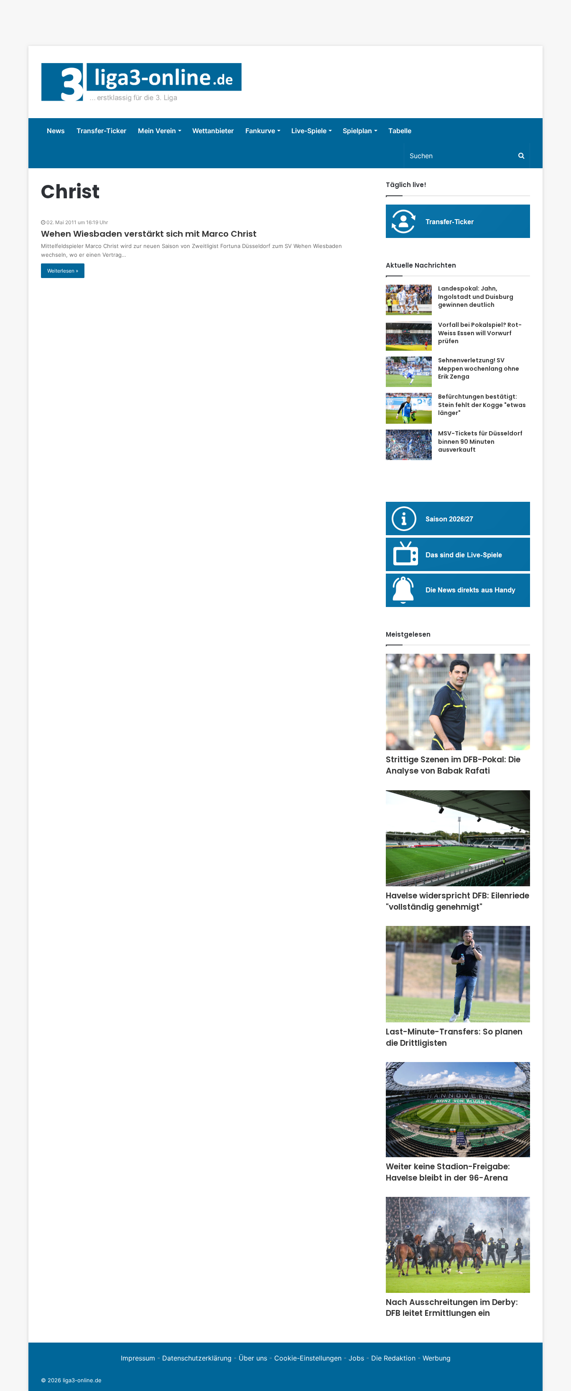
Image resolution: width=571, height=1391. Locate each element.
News (56, 130)
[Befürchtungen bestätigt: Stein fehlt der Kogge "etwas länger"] (409, 408)
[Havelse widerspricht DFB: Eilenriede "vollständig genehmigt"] (458, 838)
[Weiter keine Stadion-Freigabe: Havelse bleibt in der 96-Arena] (458, 1109)
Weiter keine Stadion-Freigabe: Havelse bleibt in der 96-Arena (448, 1172)
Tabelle (399, 130)
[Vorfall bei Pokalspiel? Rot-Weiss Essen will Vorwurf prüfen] (409, 336)
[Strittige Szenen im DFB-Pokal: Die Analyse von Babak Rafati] (458, 702)
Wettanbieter (213, 130)
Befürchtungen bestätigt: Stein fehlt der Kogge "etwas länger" (482, 404)
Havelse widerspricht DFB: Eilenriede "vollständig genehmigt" (457, 901)
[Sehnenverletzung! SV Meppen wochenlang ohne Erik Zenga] (409, 372)
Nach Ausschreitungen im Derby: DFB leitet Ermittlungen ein (452, 1308)
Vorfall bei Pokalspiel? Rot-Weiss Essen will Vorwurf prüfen (480, 333)
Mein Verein (157, 130)
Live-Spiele (308, 130)
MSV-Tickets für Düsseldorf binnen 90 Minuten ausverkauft (480, 441)
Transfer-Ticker (101, 130)
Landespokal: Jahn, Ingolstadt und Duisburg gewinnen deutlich (475, 296)
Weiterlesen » (62, 271)
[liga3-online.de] (141, 82)
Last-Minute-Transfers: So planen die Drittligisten (454, 1037)
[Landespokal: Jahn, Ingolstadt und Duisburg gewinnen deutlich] (409, 300)
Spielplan (357, 130)
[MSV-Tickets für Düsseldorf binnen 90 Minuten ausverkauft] (409, 445)
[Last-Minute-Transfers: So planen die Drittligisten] (458, 974)
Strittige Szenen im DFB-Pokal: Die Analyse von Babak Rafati (453, 765)
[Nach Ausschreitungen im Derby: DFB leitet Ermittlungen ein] (458, 1244)
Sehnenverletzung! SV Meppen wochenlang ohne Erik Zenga (478, 368)
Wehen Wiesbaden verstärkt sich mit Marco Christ (149, 234)
